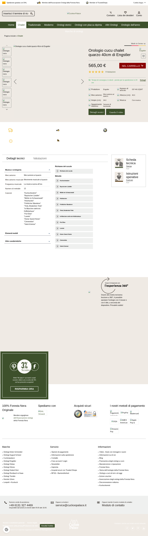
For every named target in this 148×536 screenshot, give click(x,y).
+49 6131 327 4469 (21, 505)
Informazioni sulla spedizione (62, 455)
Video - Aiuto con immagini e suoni (112, 452)
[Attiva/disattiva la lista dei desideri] (143, 56)
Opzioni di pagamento (59, 452)
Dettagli (143, 80)
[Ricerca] (32, 13)
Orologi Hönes (9, 467)
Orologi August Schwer (12, 455)
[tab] (16, 158)
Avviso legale (32, 523)
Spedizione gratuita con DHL (17, 3)
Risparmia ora (24, 389)
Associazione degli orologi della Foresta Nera (116, 479)
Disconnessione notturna (109, 482)
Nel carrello (131, 66)
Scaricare (129, 180)
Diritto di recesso (46, 523)
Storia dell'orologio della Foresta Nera (113, 470)
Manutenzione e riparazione (110, 464)
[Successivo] (82, 81)
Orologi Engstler (10, 461)
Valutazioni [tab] (40, 158)
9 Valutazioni (110, 72)
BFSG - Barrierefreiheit (60, 473)
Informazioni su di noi (107, 455)
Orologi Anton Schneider (13, 452)
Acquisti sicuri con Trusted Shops (64, 470)
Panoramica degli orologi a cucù (111, 461)
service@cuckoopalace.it (71, 505)
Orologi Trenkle (9, 476)
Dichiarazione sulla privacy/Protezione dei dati (20, 526)
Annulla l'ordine (47, 526)
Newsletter (55, 464)
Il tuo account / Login (59, 461)
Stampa (129, 166)
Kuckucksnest (104, 485)
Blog (101, 458)
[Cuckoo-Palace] (73, 13)
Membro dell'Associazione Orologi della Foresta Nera (61, 3)
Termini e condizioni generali (13, 523)
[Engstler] (142, 50)
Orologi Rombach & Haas (13, 473)
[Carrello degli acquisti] (144, 13)
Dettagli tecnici (97, 112)
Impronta (54, 467)
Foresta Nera (104, 467)
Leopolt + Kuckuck (11, 482)
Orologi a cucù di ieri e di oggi (110, 473)
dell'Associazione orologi (23, 418)
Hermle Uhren (9, 479)
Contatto (54, 458)
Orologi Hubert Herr (11, 470)
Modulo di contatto (113, 505)
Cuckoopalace (9, 458)
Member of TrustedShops (98, 3)
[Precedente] (15, 81)
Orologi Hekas (9, 464)
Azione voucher (105, 476)
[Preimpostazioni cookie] (6, 529)
